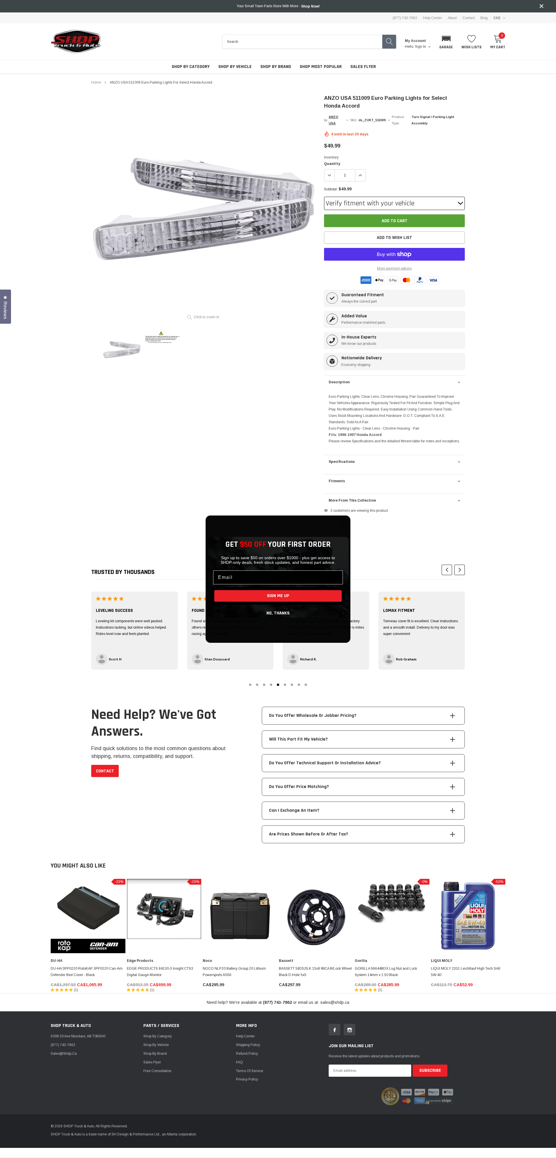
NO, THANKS (278, 613)
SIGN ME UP (278, 596)
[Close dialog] (343, 522)
